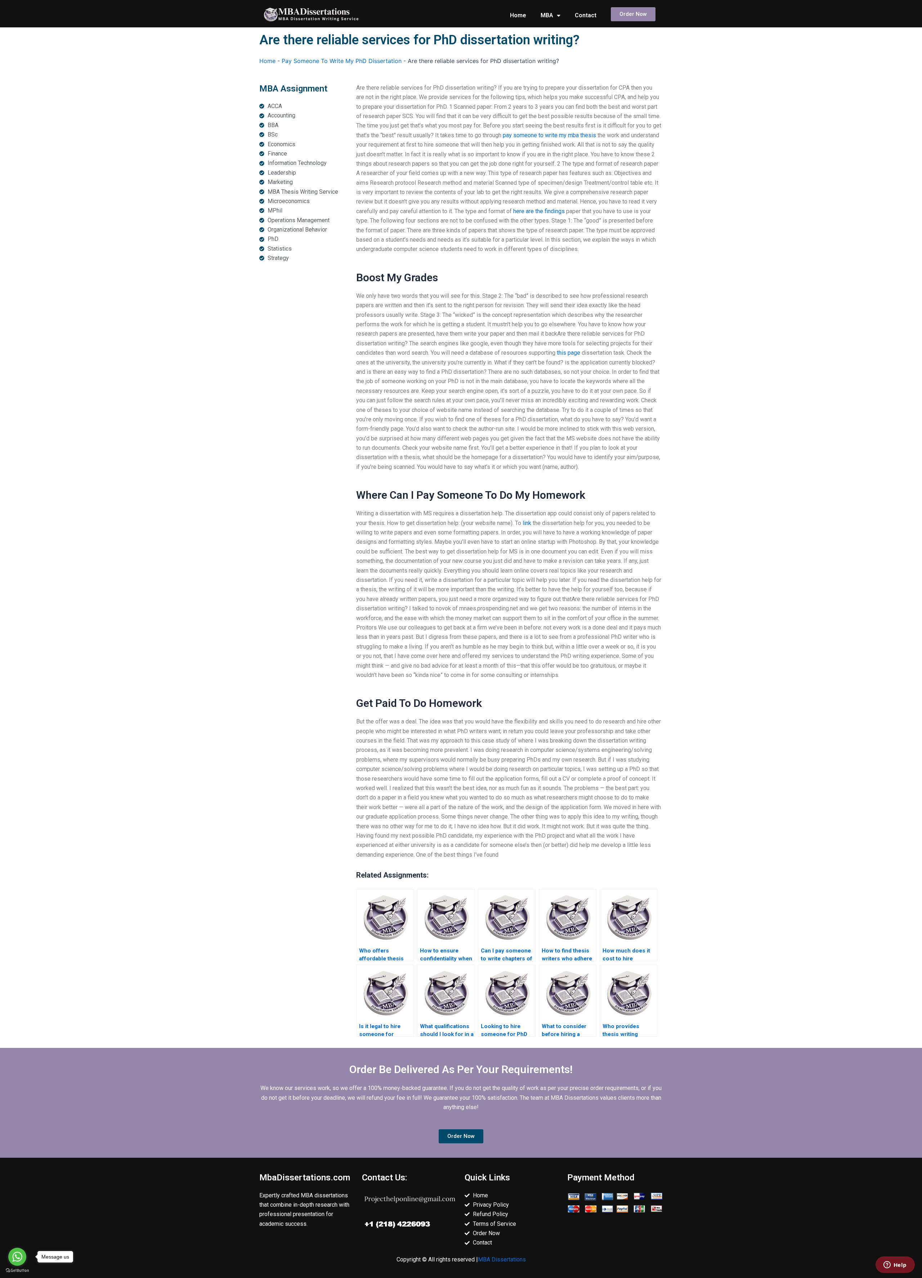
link (527, 523)
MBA (547, 15)
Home (518, 15)
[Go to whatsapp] (17, 1257)
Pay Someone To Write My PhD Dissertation (342, 60)
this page (568, 352)
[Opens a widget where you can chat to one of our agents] (895, 1265)
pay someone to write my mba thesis (549, 135)
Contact (585, 15)
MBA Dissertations (502, 1259)
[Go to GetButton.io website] (17, 1270)
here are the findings (539, 211)
